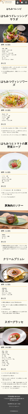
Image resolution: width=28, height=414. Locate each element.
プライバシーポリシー (14, 406)
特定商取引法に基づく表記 (14, 403)
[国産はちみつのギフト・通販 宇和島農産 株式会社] (7, 2)
